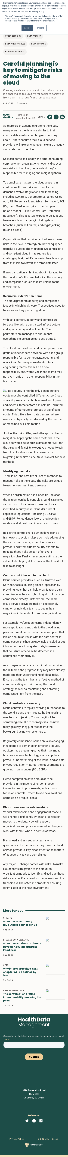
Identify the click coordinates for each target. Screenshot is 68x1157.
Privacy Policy (16, 1139)
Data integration (13, 990)
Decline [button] (40, 27)
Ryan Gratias (8, 116)
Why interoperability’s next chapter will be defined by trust (20, 972)
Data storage (38, 44)
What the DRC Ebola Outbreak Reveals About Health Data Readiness (22, 947)
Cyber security (13, 36)
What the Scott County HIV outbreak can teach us (20, 923)
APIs (5, 965)
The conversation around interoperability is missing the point (22, 997)
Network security (15, 52)
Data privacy (34, 36)
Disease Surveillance (16, 940)
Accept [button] (27, 27)
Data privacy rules (15, 44)
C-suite (7, 918)
